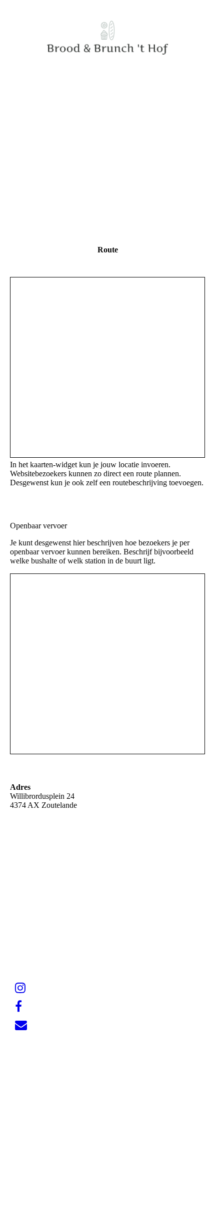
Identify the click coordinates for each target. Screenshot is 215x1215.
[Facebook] (18, 1006)
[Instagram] (20, 988)
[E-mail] (21, 1025)
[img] (107, 37)
